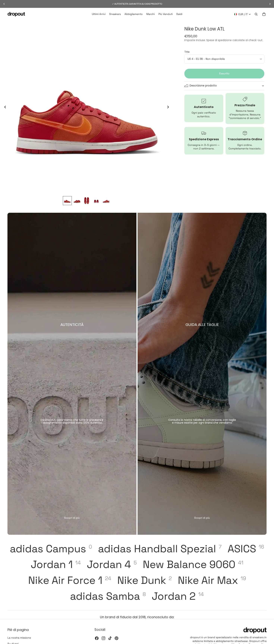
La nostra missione (19, 637)
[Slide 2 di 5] (77, 200)
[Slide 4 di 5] (96, 200)
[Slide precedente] (4, 107)
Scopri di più (72, 517)
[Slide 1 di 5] (67, 200)
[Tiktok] (110, 638)
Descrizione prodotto (203, 85)
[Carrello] (264, 14)
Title (187, 51)
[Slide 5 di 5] (106, 200)
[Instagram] (103, 638)
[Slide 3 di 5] (87, 200)
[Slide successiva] (169, 107)
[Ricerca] (256, 14)
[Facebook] (97, 638)
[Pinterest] (116, 638)
